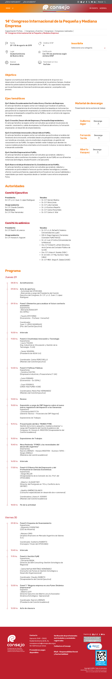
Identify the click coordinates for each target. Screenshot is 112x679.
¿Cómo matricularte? (12, 2)
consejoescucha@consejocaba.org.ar (43, 643)
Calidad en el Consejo (62, 646)
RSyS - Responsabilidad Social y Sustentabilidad (66, 653)
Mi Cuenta (93, 8)
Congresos (49, 31)
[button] (94, 646)
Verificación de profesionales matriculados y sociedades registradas (65, 638)
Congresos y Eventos (34, 31)
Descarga (98, 121)
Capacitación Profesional (15, 31)
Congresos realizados (64, 31)
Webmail (103, 8)
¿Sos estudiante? (29, 2)
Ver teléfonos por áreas (38, 646)
